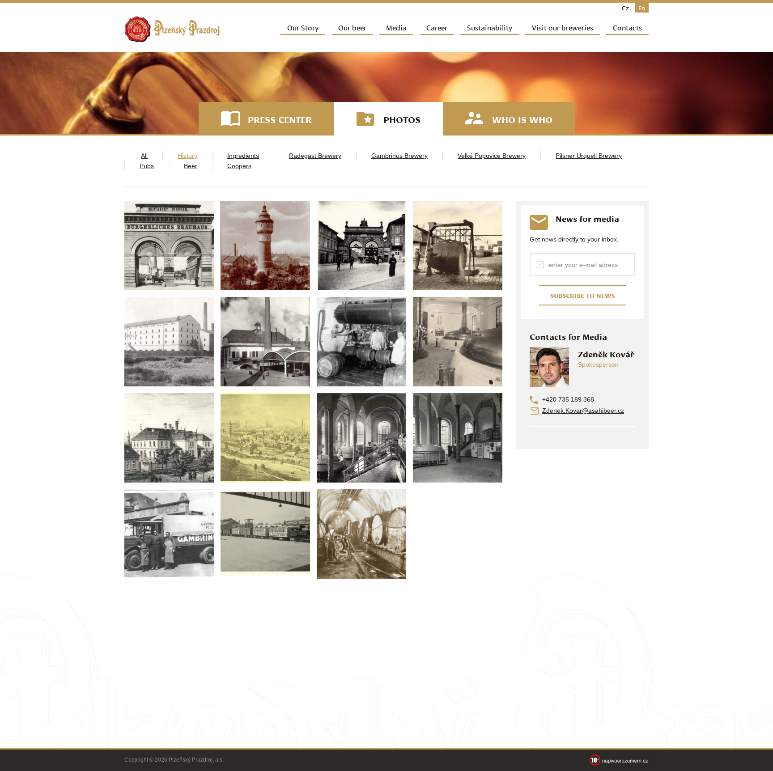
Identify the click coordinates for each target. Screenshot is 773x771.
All (144, 155)
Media (396, 27)
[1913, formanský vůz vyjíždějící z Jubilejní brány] (361, 245)
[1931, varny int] (457, 341)
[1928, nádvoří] (265, 341)
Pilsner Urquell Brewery (589, 155)
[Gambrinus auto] (169, 534)
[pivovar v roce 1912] (265, 438)
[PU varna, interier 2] (457, 438)
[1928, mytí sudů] (457, 245)
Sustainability (489, 27)
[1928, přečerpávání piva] (361, 534)
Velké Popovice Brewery (492, 155)
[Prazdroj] (172, 29)
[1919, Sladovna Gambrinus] (169, 341)
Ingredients (243, 155)
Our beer (352, 27)
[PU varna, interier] (361, 438)
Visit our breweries (562, 27)
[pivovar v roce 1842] (169, 438)
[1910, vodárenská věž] (265, 245)
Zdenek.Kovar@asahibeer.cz (583, 410)
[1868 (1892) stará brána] (169, 245)
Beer (190, 165)
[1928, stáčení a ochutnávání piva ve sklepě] (361, 341)
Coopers (239, 165)
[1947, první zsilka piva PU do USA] (265, 534)
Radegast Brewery (315, 155)
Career (436, 27)
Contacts (627, 27)
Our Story (303, 27)
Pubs (147, 165)
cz (625, 7)
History (187, 155)
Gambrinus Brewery (399, 155)
